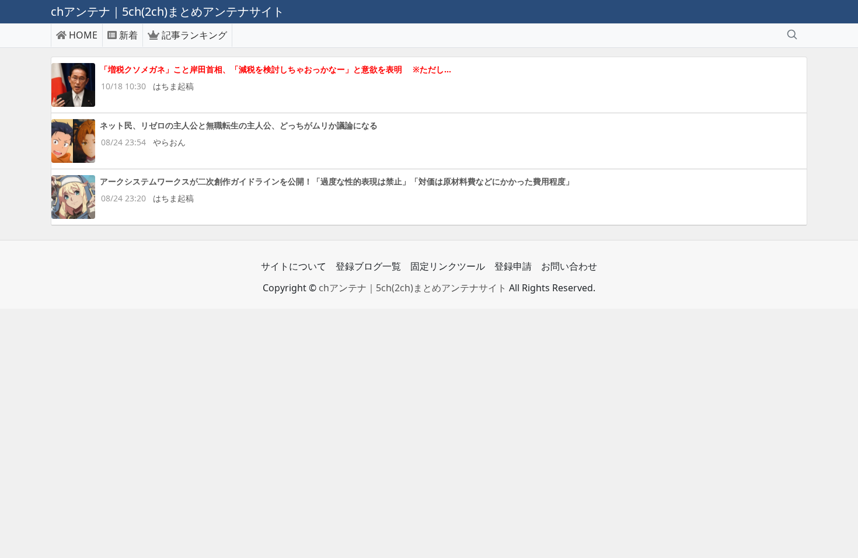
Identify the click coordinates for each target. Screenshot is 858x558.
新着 (128, 35)
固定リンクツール (447, 266)
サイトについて (293, 266)
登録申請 (513, 266)
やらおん (169, 142)
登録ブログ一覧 (368, 266)
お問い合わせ (569, 266)
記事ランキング (194, 35)
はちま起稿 (173, 86)
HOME (83, 35)
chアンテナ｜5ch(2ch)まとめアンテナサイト (413, 287)
